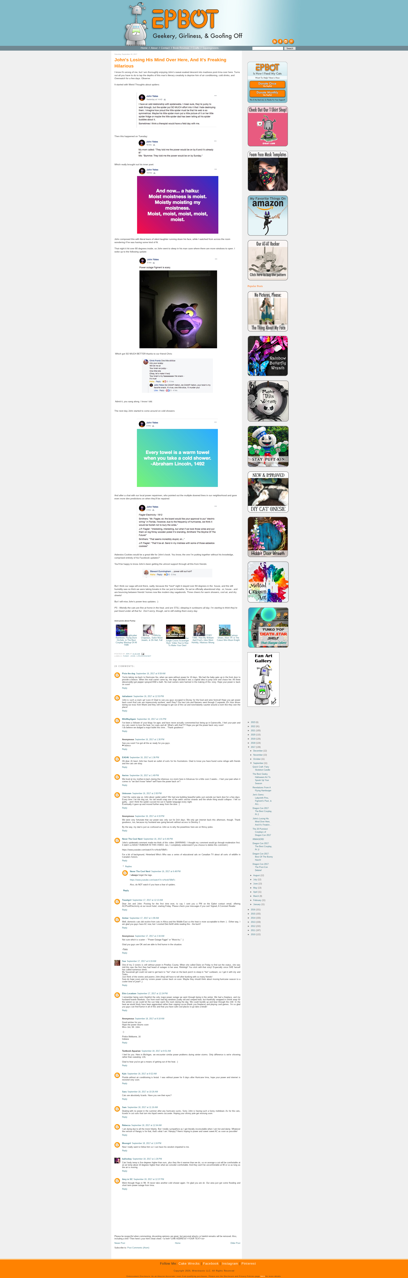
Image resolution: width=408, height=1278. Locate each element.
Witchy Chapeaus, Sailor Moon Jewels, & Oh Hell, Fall (152, 637)
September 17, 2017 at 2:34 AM (149, 936)
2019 (253, 739)
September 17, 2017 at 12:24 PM (152, 993)
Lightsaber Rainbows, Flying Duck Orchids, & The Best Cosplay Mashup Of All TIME (126, 640)
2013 (253, 922)
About (154, 48)
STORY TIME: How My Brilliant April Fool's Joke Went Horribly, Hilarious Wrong (203, 639)
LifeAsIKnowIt (144, 656)
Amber (125, 918)
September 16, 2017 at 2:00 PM (147, 793)
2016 (253, 909)
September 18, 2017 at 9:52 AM (142, 1074)
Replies (128, 866)
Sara (124, 1091)
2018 (253, 743)
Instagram (230, 1263)
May (255, 888)
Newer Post (119, 1243)
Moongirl (126, 1143)
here (263, 1276)
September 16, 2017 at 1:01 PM (151, 719)
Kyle (124, 1074)
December (258, 751)
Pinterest (248, 1263)
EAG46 (125, 757)
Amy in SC (127, 1179)
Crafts (196, 48)
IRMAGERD (258, 839)
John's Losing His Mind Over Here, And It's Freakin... (262, 821)
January (257, 904)
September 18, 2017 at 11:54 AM (146, 1125)
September (258, 763)
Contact (165, 48)
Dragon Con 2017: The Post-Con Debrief (261, 867)
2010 (253, 934)
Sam (124, 1107)
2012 (253, 926)
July (255, 879)
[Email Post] (142, 654)
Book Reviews (181, 48)
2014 (253, 918)
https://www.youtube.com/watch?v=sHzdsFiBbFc (152, 880)
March (256, 896)
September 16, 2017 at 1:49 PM (144, 775)
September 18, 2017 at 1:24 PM (146, 1143)
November (258, 755)
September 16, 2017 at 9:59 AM (150, 673)
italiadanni (127, 696)
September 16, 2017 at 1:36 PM (144, 757)
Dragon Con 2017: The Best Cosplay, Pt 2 (262, 811)
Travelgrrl (126, 900)
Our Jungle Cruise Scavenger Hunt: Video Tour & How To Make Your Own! (177, 642)
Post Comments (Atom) (138, 1247)
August (256, 875)
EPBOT (185, 20)
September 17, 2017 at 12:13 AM (147, 900)
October (257, 759)
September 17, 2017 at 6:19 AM (141, 961)
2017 (253, 747)
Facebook (211, 1263)
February (257, 900)
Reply (124, 688)
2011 (253, 930)
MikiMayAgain (129, 719)
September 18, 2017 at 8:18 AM (149, 1018)
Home (144, 48)
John (132, 656)
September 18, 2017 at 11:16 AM (142, 1107)
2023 (253, 722)
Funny (126, 656)
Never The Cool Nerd (132, 839)
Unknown (126, 793)
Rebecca (126, 1125)
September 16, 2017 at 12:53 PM (148, 696)
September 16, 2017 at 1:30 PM (149, 739)
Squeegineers (211, 48)
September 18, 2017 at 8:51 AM (156, 1051)
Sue (124, 961)
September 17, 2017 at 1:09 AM (144, 918)
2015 (253, 914)
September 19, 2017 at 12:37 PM (149, 1179)
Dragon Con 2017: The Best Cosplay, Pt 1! (262, 846)
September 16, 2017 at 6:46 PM (158, 839)
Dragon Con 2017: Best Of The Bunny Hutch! (263, 857)
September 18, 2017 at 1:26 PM (147, 1159)
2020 (253, 734)
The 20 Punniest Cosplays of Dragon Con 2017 (262, 832)
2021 (253, 730)
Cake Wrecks (189, 1263)
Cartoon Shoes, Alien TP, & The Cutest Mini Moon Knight (228, 637)
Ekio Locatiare (129, 993)
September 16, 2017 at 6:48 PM (166, 871)
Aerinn (125, 775)
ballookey (127, 1159)
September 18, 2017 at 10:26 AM (142, 1091)
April (255, 892)
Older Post (235, 1243)
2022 (253, 726)
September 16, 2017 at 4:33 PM (149, 816)
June (255, 883)
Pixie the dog (128, 673)
